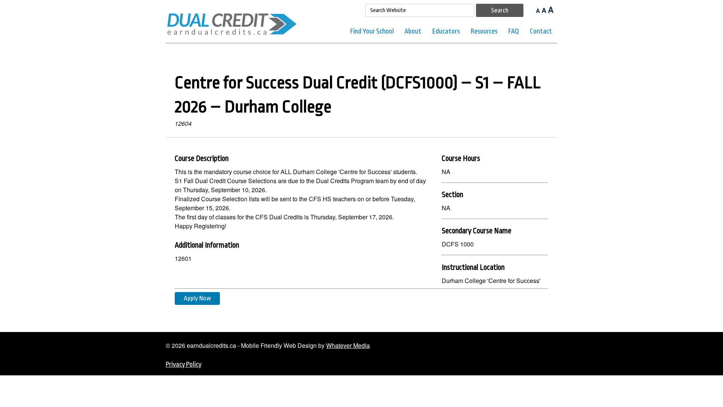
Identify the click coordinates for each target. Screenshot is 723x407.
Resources (484, 31)
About (412, 31)
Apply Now (197, 298)
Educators (446, 31)
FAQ (513, 31)
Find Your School (372, 31)
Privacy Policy (183, 364)
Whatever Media (348, 345)
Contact (541, 31)
